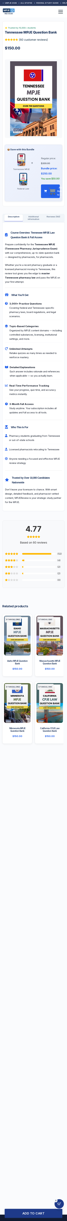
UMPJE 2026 (11, 3)
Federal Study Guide (47, 3)
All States (26, 3)
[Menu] (60, 11)
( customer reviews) (33, 39)
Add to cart (33, 1213)
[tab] (13, 217)
